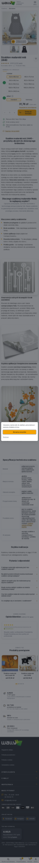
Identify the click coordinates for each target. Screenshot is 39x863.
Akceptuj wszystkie (19, 432)
